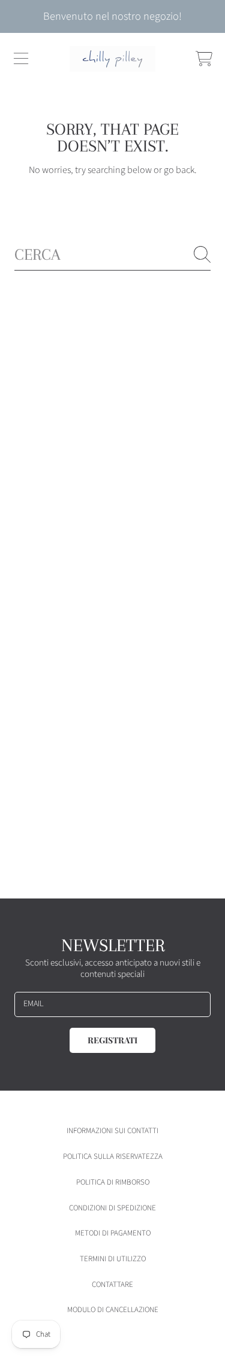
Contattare (112, 1284)
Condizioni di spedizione (112, 1208)
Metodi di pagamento (113, 1233)
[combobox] (112, 255)
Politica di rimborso (112, 1182)
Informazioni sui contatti (112, 1130)
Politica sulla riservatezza (113, 1156)
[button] (21, 58)
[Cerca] (202, 254)
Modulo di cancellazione (112, 1309)
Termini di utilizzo (113, 1258)
